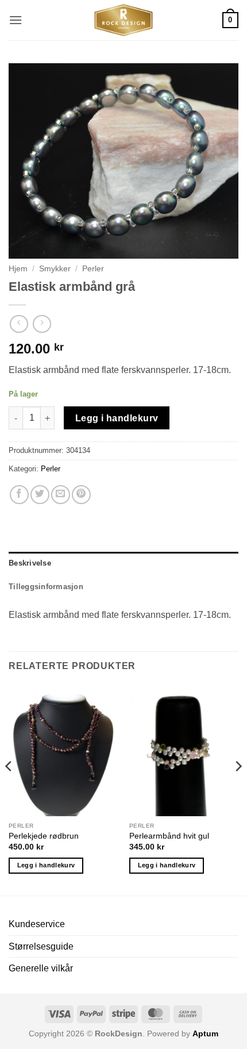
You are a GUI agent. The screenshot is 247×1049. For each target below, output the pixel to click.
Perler (93, 268)
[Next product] (19, 324)
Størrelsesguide (41, 946)
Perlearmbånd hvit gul (169, 836)
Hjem (18, 268)
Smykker (55, 268)
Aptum (205, 1033)
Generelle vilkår (41, 968)
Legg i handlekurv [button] (46, 865)
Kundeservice (37, 924)
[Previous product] (42, 324)
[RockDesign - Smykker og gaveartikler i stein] (123, 20)
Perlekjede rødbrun (44, 836)
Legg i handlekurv (117, 418)
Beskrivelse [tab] (30, 563)
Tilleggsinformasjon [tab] (46, 586)
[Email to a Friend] (60, 494)
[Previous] (9, 789)
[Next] (238, 789)
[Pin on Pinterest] (81, 494)
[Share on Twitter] (39, 494)
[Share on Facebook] (19, 494)
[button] (15, 20)
